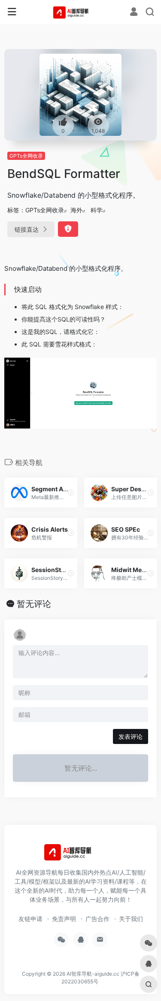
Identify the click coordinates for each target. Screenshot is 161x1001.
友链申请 (30, 918)
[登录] (133, 12)
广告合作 (97, 918)
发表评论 (130, 736)
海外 (76, 210)
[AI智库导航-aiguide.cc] (80, 12)
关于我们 (131, 918)
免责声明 (64, 918)
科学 (97, 210)
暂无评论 (34, 604)
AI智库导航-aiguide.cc (93, 973)
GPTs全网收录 (26, 156)
